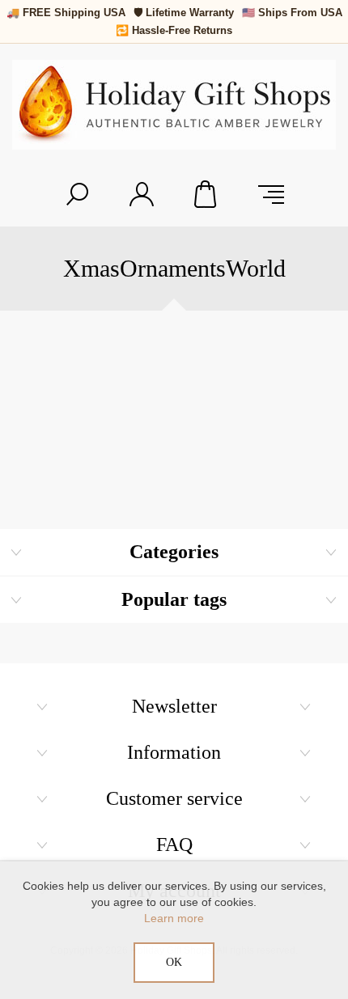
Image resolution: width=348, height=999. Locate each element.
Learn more (174, 918)
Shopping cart (206, 194)
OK (174, 962)
